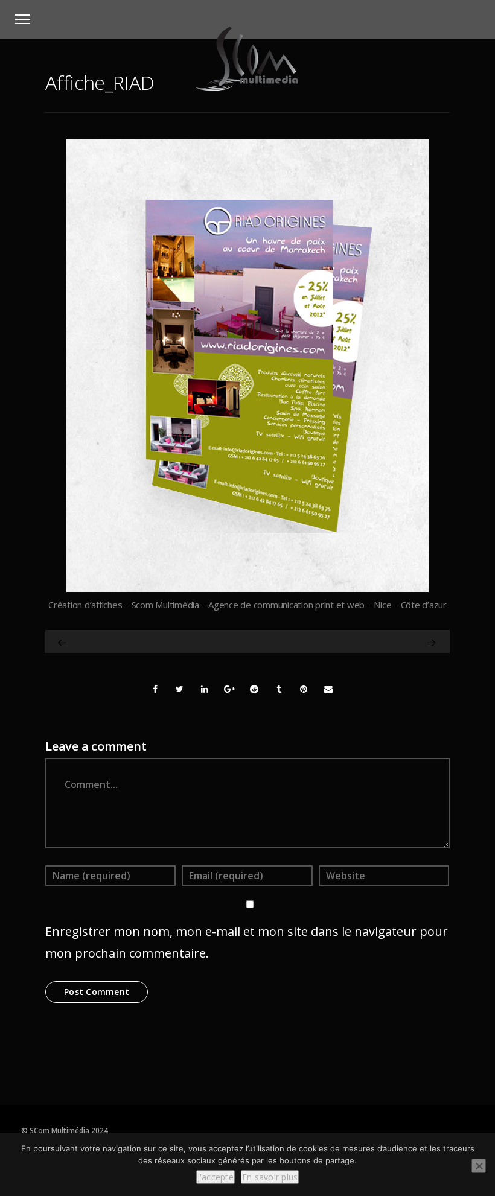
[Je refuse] (478, 1166)
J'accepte (215, 1177)
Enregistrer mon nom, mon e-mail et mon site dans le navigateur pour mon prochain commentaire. (246, 942)
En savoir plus (270, 1177)
